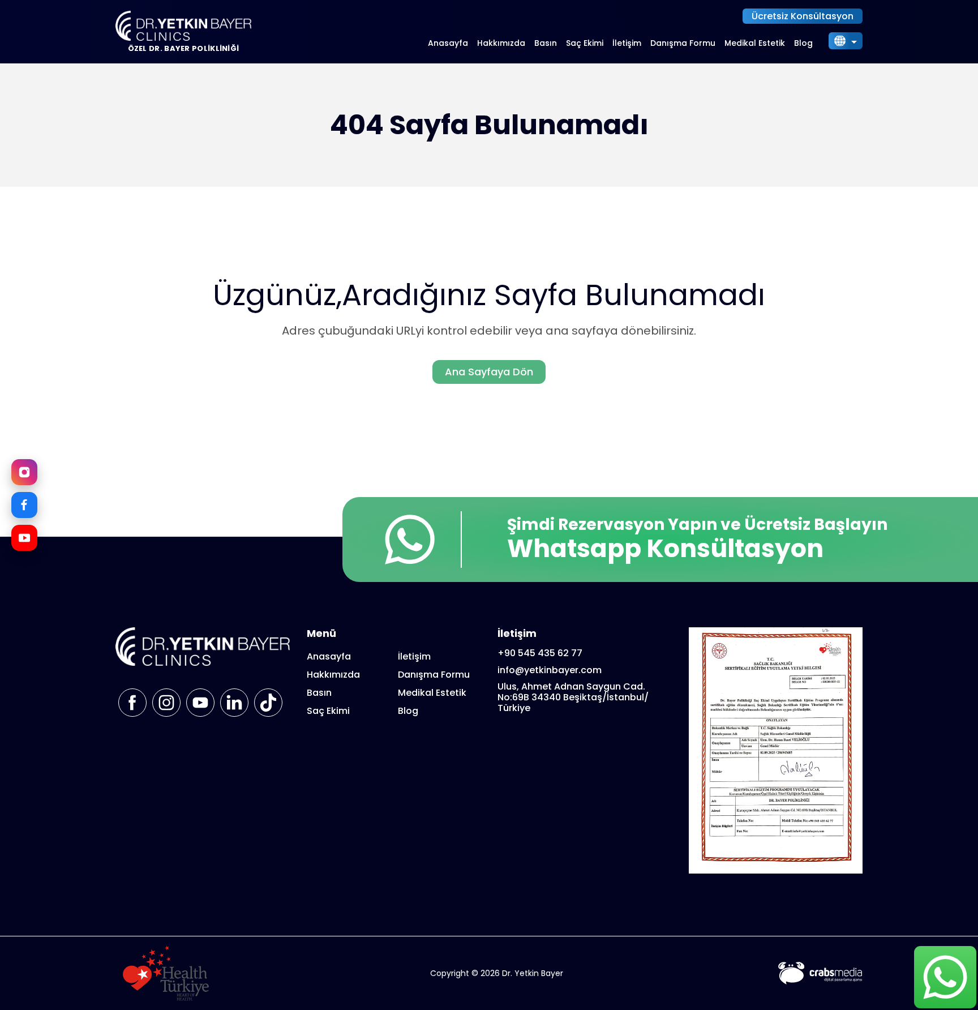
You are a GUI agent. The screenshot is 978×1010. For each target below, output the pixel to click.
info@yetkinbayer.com (549, 670)
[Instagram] (24, 472)
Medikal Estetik (754, 43)
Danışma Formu (682, 43)
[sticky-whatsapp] (945, 977)
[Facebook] (24, 505)
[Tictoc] (268, 702)
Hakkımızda (501, 43)
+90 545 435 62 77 (539, 653)
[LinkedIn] (234, 702)
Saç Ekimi (584, 43)
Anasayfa (448, 43)
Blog (803, 43)
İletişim (626, 43)
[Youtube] (200, 702)
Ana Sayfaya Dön (489, 372)
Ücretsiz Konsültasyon (802, 16)
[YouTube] (24, 538)
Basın (545, 43)
